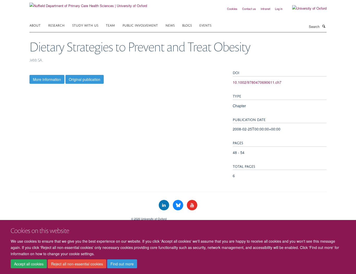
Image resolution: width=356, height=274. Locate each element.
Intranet (265, 9)
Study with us (85, 24)
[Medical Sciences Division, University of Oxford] (76, 217)
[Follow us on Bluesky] (178, 205)
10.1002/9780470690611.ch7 (257, 82)
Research (56, 24)
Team (110, 24)
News (170, 24)
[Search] (324, 26)
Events (205, 24)
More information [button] (47, 79)
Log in (279, 9)
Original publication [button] (84, 79)
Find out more (122, 263)
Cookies (232, 9)
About (35, 24)
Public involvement (140, 24)
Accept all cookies (29, 263)
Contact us (249, 9)
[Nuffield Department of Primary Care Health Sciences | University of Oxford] (88, 3)
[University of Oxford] (305, 8)
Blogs (187, 24)
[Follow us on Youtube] (192, 205)
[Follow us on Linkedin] (164, 205)
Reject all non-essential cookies (77, 263)
